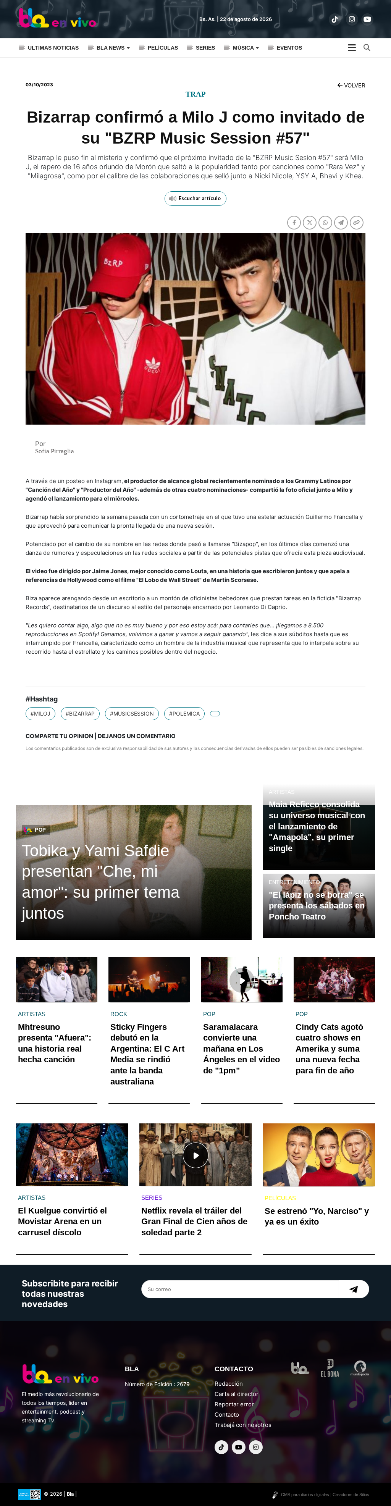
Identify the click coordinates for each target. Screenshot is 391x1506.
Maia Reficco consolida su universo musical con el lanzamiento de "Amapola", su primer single (317, 826)
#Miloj (40, 713)
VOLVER (354, 85)
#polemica (184, 713)
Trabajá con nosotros (243, 1424)
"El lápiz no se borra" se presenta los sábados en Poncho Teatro (317, 905)
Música (244, 48)
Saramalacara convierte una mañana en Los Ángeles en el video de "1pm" (241, 1048)
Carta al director (237, 1394)
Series (205, 48)
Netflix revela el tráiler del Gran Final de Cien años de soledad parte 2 (194, 1221)
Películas (163, 48)
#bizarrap (80, 713)
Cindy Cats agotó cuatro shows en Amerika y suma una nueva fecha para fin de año (329, 1048)
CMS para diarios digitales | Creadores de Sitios (325, 1494)
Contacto (227, 1414)
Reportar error (234, 1404)
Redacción (229, 1383)
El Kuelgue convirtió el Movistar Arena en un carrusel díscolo (62, 1221)
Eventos (289, 48)
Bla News (111, 48)
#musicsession (132, 713)
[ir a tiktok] (335, 19)
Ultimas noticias (53, 48)
